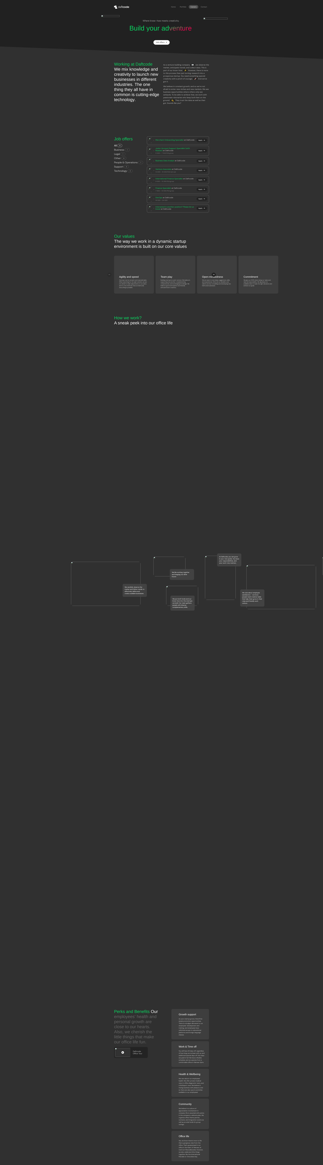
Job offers (160, 42)
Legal (118, 154)
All (117, 145)
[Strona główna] (121, 7)
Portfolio (183, 7)
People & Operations (127, 162)
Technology (122, 171)
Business (121, 149)
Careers (193, 7)
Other (119, 158)
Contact (204, 7)
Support (120, 166)
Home (173, 7)
